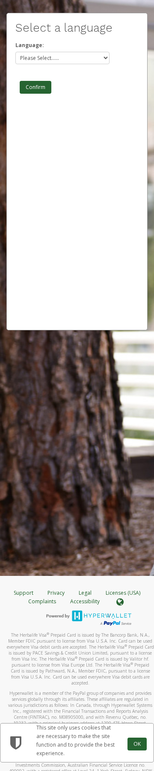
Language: (29, 45)
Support (23, 592)
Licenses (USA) (123, 592)
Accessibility (85, 601)
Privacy (56, 592)
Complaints (42, 601)
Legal (85, 592)
